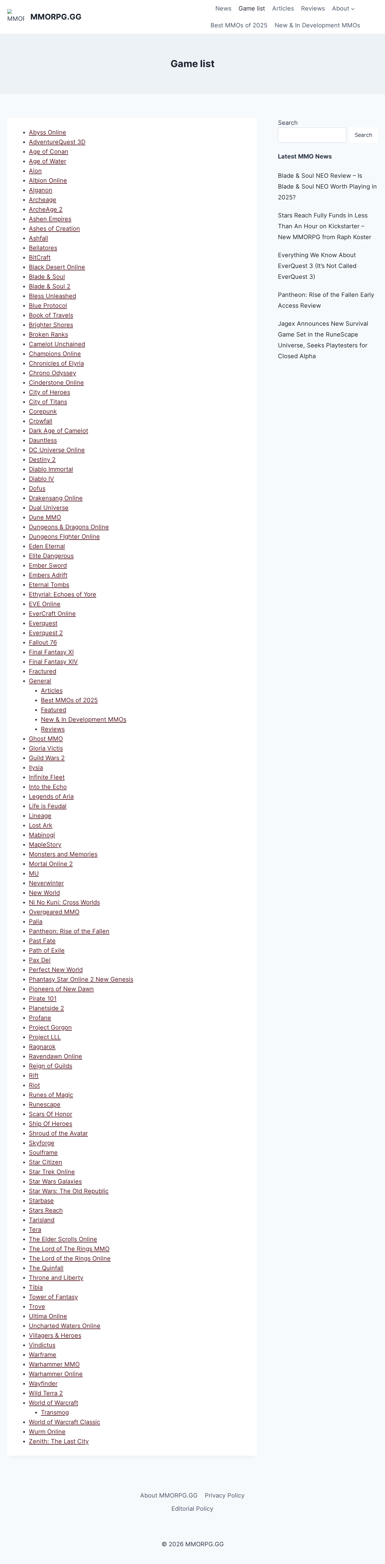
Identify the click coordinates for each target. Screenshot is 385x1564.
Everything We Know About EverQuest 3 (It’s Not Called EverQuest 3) (317, 265)
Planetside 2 (46, 1008)
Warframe (42, 1354)
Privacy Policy (225, 1495)
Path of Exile (47, 950)
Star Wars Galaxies (55, 1181)
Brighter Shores (51, 324)
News (223, 8)
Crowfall (40, 421)
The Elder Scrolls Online (63, 1239)
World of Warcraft (53, 1402)
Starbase (41, 1200)
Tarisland (41, 1220)
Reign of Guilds (50, 1066)
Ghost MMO (46, 738)
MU (34, 873)
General (40, 681)
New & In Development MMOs (317, 25)
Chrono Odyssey (52, 373)
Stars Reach (46, 1210)
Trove (37, 1306)
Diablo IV (41, 478)
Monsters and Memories (63, 854)
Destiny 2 (42, 459)
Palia (35, 921)
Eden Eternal (47, 546)
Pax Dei (40, 960)
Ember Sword (48, 565)
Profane (40, 1017)
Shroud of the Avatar (58, 1133)
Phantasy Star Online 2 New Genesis (81, 979)
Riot (34, 1085)
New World (44, 892)
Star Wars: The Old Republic (69, 1191)
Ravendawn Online (55, 1056)
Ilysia (36, 767)
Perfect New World (56, 969)
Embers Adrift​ (48, 575)
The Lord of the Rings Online (70, 1258)
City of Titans (48, 401)
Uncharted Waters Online (64, 1325)
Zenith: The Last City (59, 1441)
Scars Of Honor (50, 1114)
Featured (53, 709)
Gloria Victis (46, 748)
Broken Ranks (48, 334)
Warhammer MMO (54, 1364)
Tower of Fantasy (53, 1297)
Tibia (36, 1287)
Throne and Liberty (56, 1277)
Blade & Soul (47, 276)
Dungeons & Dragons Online (69, 527)
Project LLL (45, 1037)
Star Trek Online (52, 1171)
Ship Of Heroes (50, 1123)
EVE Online (44, 604)
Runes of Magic (51, 1094)
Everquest (43, 623)
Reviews (313, 8)
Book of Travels (51, 315)
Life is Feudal (47, 806)
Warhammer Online (56, 1374)
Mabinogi (42, 835)
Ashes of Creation (54, 228)
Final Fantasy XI (51, 652)
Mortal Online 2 (51, 863)
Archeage (42, 199)
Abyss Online (47, 132)
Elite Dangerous (51, 555)
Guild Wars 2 (47, 758)
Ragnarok (42, 1046)
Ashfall (38, 238)
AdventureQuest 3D (57, 142)
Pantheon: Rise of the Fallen (69, 931)
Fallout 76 (43, 642)
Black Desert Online (57, 267)
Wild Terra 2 (46, 1393)
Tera (35, 1229)
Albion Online (48, 180)
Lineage (40, 815)
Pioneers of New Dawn (61, 989)
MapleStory (45, 844)
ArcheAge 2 (46, 209)
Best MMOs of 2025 (239, 25)
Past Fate (42, 940)
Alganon (40, 190)
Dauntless (43, 440)
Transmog (55, 1412)
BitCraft (40, 257)
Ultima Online (48, 1316)
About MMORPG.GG (169, 1495)
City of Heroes (49, 392)
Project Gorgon (50, 1027)
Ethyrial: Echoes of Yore (62, 594)
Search (288, 122)
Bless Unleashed (52, 296)
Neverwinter (46, 883)
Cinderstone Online (56, 382)
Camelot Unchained (57, 344)
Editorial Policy (192, 1508)
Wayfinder (43, 1383)
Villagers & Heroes (55, 1335)
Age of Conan (48, 151)
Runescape (44, 1104)
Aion (35, 170)
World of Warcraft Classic (64, 1422)
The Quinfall (46, 1268)
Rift (33, 1075)
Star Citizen (45, 1162)
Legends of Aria (51, 796)
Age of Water (47, 161)
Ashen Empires (50, 219)
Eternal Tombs (49, 584)
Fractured (42, 671)
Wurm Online (47, 1431)
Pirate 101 (43, 998)
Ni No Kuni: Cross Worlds (64, 902)
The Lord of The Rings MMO (69, 1248)
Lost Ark (40, 825)
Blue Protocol (48, 305)
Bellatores (43, 247)
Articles (283, 8)
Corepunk (43, 411)
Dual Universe (49, 507)
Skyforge (41, 1143)
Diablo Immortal (51, 469)
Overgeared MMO (54, 912)
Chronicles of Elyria (56, 363)
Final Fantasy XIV (53, 661)
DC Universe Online (57, 450)
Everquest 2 (46, 632)
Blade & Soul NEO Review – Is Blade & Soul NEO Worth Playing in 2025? (327, 186)
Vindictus (42, 1345)
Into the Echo (48, 786)
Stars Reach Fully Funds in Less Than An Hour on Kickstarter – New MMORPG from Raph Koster (324, 226)
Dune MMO (45, 517)
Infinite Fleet (47, 777)
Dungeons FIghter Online (64, 536)
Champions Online (55, 353)
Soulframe (43, 1152)
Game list (252, 8)
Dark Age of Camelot (58, 430)
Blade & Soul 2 (49, 286)
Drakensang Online (56, 498)
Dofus (37, 488)
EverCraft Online (52, 613)
